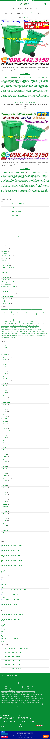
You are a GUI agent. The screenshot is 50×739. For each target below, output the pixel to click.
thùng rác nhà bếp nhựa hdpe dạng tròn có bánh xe (9, 333)
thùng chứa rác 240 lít (11, 189)
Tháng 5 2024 (4, 390)
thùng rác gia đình (11, 95)
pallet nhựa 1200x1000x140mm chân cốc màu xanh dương (11, 686)
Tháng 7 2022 (4, 440)
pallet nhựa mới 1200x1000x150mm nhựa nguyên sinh (10, 692)
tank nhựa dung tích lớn (5, 696)
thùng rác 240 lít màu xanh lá (6, 191)
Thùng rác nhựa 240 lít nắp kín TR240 (13, 231)
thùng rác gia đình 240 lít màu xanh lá (21, 180)
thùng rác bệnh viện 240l (18, 95)
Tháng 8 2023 (4, 409)
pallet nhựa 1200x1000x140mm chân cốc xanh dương (32, 686)
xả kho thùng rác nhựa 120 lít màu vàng (8, 337)
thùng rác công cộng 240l (28, 80)
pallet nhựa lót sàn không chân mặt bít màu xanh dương (25, 690)
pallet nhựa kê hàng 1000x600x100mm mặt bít (28, 321)
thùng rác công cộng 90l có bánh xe (39, 331)
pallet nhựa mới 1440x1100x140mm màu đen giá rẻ (10, 327)
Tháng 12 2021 (4, 456)
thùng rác (30, 180)
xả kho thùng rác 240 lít (20, 80)
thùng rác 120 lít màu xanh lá (6, 702)
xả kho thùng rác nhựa (10, 81)
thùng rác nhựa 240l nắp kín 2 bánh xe (7, 706)
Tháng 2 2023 (4, 423)
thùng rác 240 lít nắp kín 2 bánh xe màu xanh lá (22, 81)
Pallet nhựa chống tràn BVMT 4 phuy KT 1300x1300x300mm (18, 236)
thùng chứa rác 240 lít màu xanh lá (25, 94)
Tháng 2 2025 (4, 378)
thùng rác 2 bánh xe (27, 181)
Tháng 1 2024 (4, 397)
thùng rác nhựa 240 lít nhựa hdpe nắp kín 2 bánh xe (9, 90)
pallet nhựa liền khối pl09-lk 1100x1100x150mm (27, 323)
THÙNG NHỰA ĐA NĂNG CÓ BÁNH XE (9, 282)
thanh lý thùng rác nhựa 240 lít (41, 172)
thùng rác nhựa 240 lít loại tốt (24, 86)
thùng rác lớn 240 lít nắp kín (39, 85)
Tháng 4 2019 (4, 523)
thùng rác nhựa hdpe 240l (43, 89)
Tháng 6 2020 (4, 489)
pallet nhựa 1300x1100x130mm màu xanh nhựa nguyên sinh (11, 688)
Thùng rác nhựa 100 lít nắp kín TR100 (13, 223)
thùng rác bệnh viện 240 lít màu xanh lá (28, 96)
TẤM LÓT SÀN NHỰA (5, 284)
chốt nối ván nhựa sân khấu (37, 310)
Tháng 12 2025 (4, 354)
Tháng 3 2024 (4, 395)
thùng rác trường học (42, 191)
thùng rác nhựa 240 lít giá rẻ (36, 94)
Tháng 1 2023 (4, 425)
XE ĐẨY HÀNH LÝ (5, 272)
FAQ (36, 735)
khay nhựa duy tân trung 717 (40, 312)
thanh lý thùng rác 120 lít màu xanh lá (7, 698)
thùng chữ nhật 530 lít (27, 698)
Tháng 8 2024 (4, 383)
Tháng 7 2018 (4, 532)
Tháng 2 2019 (4, 527)
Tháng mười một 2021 (5, 459)
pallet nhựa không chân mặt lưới (28, 688)
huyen (31, 17)
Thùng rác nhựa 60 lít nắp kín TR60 (12, 219)
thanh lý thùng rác (31, 184)
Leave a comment (46, 99)
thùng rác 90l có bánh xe (17, 331)
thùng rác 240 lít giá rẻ (7, 185)
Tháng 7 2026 (4, 347)
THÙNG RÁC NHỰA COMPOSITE (8, 274)
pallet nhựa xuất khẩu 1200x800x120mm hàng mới (10, 329)
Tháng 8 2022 (4, 437)
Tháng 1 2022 (4, 454)
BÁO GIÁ (46, 736)
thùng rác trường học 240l (34, 77)
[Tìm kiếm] (45, 4)
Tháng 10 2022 (4, 433)
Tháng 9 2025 (4, 361)
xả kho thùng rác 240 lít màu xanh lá (25, 186)
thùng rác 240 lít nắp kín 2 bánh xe (36, 86)
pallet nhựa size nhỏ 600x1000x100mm (28, 692)
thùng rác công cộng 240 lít (43, 190)
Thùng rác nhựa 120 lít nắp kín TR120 (13, 227)
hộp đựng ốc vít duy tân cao (6, 312)
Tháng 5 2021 (4, 466)
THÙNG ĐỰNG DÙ (5, 277)
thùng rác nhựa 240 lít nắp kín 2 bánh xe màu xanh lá (27, 87)
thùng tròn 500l (18, 706)
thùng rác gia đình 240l (34, 175)
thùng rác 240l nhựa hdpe (41, 87)
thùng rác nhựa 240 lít (34, 81)
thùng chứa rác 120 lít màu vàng (6, 331)
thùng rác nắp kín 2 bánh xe (29, 85)
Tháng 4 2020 (4, 494)
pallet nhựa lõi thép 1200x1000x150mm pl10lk (18, 325)
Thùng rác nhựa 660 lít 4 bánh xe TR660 (13, 207)
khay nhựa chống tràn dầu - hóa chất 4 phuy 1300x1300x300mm (23, 312)
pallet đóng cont (21, 694)
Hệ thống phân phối (22, 735)
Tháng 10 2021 (4, 461)
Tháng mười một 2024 (5, 380)
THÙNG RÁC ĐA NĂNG (21, 12)
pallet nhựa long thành (41, 323)
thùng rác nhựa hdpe (7, 87)
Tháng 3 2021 (4, 471)
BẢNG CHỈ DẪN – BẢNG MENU (8, 267)
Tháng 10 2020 (4, 480)
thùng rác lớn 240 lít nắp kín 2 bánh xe (33, 91)
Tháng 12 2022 (4, 428)
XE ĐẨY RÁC (26, 102)
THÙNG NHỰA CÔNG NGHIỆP (7, 296)
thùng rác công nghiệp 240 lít (14, 94)
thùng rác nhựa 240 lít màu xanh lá (32, 90)
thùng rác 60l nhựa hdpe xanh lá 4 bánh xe (32, 700)
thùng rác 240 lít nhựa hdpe (44, 95)
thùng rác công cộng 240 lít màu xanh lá (10, 85)
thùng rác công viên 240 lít (43, 81)
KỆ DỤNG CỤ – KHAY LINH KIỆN (8, 293)
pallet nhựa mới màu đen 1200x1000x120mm (29, 327)
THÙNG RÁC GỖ (4, 248)
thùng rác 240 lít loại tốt (5, 82)
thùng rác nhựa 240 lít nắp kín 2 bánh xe (34, 189)
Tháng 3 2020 (4, 497)
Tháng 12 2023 (4, 399)
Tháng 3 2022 (4, 449)
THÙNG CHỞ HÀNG (5, 291)
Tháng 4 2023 (4, 418)
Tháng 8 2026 (4, 345)
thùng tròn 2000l (25, 706)
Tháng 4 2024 (4, 392)
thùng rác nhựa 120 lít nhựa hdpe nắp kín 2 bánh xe (33, 704)
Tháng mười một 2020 (5, 478)
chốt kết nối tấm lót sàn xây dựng (14, 310)
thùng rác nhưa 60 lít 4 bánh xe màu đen (33, 702)
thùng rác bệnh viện (21, 85)
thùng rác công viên (18, 96)
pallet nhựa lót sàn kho (5, 325)
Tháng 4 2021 (4, 468)
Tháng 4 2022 (4, 447)
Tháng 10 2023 (4, 404)
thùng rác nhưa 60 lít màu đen (6, 704)
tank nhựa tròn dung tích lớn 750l (16, 696)
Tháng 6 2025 (4, 369)
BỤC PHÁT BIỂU (4, 263)
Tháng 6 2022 (4, 442)
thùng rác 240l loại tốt (43, 77)
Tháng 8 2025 (4, 364)
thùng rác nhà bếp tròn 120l (24, 333)
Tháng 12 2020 (4, 475)
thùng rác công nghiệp (12, 91)
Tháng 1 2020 (4, 501)
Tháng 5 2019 (4, 520)
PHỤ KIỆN (3, 301)
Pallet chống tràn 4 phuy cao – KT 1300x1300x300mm (16, 203)
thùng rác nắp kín (5, 184)
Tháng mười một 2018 (5, 530)
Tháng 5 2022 (4, 444)
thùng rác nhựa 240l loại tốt (44, 180)
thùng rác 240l (26, 77)
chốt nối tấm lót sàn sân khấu (26, 310)
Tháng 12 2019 (4, 504)
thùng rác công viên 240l (38, 179)
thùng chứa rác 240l (12, 89)
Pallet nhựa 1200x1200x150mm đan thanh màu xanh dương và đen (19, 240)
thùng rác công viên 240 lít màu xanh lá (15, 175)
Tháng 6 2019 (4, 518)
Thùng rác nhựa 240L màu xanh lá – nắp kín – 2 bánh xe (25, 14)
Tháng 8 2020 (4, 485)
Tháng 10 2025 (4, 359)
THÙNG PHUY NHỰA (5, 298)
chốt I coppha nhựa (4, 310)
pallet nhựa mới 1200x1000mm (33, 325)
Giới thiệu (15, 735)
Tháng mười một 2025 (5, 357)
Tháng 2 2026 (4, 350)
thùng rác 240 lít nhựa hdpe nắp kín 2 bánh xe (31, 95)
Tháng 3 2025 (4, 376)
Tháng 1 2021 (4, 473)
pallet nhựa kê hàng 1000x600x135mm (8, 690)
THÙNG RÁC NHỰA (29, 12)
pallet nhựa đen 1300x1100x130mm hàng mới (9, 694)
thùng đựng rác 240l (41, 90)
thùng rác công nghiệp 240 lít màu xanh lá (40, 80)
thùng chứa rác (3, 81)
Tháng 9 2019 (4, 511)
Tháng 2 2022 (4, 452)
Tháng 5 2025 (4, 371)
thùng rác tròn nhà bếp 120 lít (23, 335)
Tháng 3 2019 (4, 525)
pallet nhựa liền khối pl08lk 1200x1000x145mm (9, 323)
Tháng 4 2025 (4, 373)
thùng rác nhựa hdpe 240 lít (21, 91)
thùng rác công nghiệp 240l (14, 82)
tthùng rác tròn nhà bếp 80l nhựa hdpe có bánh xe (38, 335)
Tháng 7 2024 (4, 385)
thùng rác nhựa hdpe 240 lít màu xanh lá (8, 96)
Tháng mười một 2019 (5, 506)
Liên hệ (33, 735)
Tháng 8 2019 (4, 513)
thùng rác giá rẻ (44, 176)
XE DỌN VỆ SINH (4, 253)
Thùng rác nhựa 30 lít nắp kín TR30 (12, 215)
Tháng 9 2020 (4, 482)
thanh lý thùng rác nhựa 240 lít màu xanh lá (23, 89)
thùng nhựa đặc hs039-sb (5, 700)
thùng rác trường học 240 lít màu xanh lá (38, 181)
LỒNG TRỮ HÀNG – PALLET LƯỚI (8, 286)
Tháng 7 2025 (4, 366)
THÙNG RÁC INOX (5, 279)
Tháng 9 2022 (4, 435)
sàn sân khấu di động (28, 694)
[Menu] (1, 3)
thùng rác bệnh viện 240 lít (44, 186)
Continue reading (25, 73)
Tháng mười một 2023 (5, 402)
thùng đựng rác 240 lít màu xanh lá (13, 86)
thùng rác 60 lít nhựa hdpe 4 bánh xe (17, 700)
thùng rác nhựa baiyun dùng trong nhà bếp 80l (9, 335)
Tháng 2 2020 (4, 499)
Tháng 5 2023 (4, 416)
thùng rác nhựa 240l (43, 91)
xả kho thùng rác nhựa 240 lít (43, 175)
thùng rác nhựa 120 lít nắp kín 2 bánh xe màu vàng (39, 333)
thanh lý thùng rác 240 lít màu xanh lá (34, 176)
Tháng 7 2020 (4, 487)
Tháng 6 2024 (4, 388)
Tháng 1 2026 (4, 352)
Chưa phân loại (4, 251)
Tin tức (29, 735)
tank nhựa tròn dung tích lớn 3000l (29, 696)
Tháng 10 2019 (4, 508)
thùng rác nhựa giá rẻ (22, 90)
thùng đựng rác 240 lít (24, 176)
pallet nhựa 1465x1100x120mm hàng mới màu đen (10, 321)
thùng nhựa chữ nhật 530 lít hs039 (38, 698)
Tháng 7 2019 (4, 516)
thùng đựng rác (36, 82)
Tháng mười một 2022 (5, 430)
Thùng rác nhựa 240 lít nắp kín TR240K (13, 211)
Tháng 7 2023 (4, 411)
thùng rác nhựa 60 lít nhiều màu (18, 704)
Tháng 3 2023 (4, 421)
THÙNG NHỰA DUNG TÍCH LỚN (8, 270)
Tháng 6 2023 (4, 414)
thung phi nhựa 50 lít (18, 698)
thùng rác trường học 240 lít (10, 80)
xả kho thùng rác (42, 82)
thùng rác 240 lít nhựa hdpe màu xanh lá (26, 82)
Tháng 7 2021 (4, 463)
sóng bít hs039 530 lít (37, 694)
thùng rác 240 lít (39, 96)
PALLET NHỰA (4, 289)
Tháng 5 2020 (4, 492)
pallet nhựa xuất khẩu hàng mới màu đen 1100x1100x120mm (31, 329)
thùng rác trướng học (14, 87)
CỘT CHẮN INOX (5, 258)
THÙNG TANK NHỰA (5, 303)
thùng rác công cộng (34, 89)
